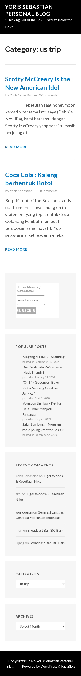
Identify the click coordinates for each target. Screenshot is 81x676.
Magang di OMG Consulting (43, 357)
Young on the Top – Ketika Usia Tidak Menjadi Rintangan (41, 408)
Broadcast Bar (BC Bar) (45, 530)
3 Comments (48, 191)
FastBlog (68, 666)
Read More (16, 147)
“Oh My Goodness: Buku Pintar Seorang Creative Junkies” (40, 387)
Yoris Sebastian (21, 95)
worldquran (24, 512)
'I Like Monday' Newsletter (29, 289)
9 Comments (48, 95)
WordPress (49, 666)
